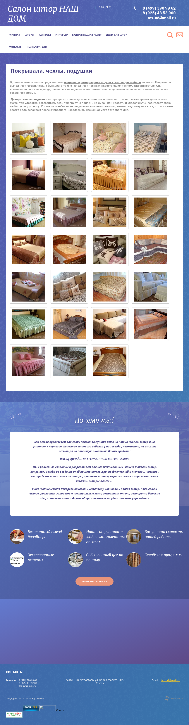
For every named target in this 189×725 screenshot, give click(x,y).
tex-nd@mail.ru (162, 18)
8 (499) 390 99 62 (159, 8)
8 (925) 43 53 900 (159, 13)
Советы (60, 710)
